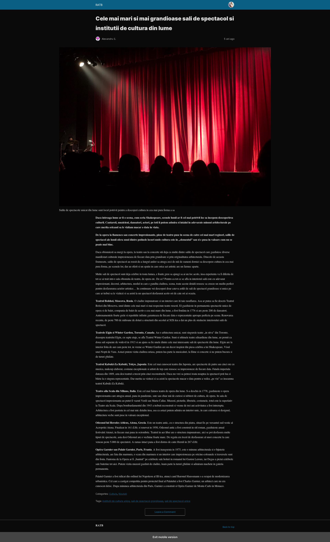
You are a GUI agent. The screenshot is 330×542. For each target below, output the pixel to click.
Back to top (228, 527)
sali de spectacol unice (177, 501)
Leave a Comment (165, 511)
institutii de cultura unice (116, 501)
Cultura (113, 493)
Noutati (123, 493)
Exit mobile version (165, 537)
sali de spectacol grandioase (147, 501)
